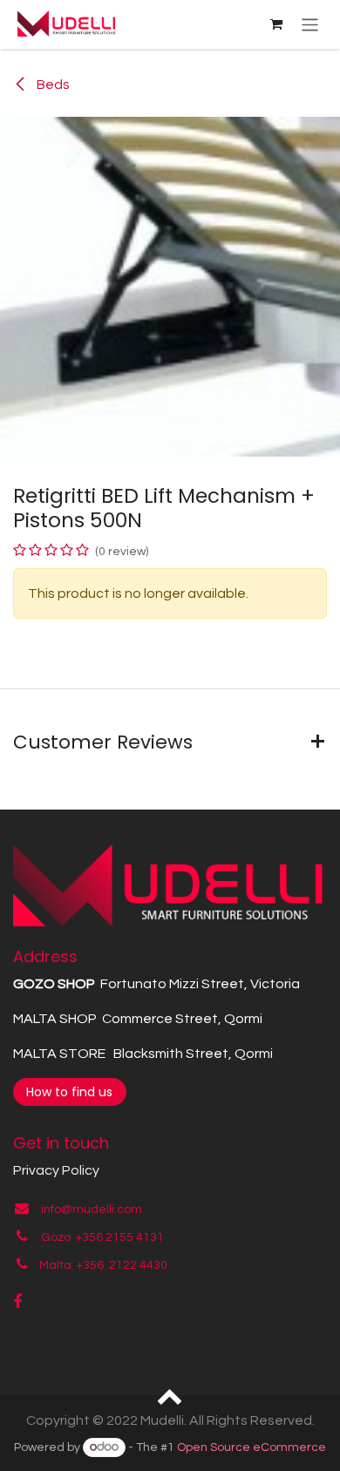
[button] (170, 1395)
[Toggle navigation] (310, 24)
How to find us (69, 1092)
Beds (52, 85)
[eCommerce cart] (276, 24)
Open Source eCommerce (251, 1447)
